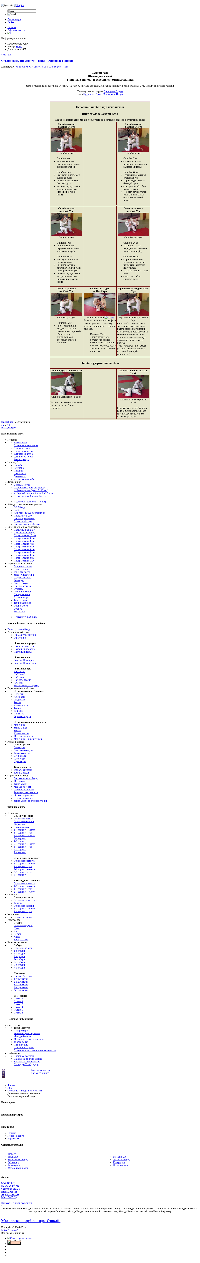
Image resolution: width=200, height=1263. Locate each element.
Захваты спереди (23, 770)
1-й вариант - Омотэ (24, 830)
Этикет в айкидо (23, 521)
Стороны (18, 588)
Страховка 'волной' (24, 789)
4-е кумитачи (21, 987)
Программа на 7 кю (24, 543)
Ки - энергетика (22, 586)
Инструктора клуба (24, 479)
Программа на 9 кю (24, 538)
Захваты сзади (21, 772)
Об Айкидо (20, 507)
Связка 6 (18, 1012)
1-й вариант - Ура (23, 832)
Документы (20, 476)
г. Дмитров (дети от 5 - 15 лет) (30, 501)
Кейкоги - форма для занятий (29, 513)
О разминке (20, 637)
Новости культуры (23, 451)
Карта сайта (14, 1138)
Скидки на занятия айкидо (28, 1058)
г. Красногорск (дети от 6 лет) (29, 496)
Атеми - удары (21, 597)
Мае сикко (19, 725)
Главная (12, 1133)
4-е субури (19, 959)
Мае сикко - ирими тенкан (28, 739)
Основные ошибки (24, 821)
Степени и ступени (24, 1047)
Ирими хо (19, 713)
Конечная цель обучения (27, 1033)
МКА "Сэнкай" (9, 1230)
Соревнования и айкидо (27, 524)
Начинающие (21, 1044)
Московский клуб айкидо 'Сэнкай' (30, 1221)
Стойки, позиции (23, 591)
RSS (10, 1087)
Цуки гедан (20, 761)
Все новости (20, 442)
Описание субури (23, 925)
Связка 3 (18, 1004)
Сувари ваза (39, 66)
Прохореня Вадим (113, 91)
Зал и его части (22, 572)
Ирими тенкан (21, 705)
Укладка (18, 903)
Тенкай (17, 708)
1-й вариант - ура (23, 866)
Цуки (17, 928)
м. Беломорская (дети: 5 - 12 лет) (31, 490)
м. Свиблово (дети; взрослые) (29, 487)
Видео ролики (15, 1165)
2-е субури (19, 953)
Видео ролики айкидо (19, 629)
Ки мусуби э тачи (23, 976)
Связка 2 (18, 1001)
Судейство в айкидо (24, 532)
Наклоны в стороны (24, 649)
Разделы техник (22, 577)
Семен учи (19, 747)
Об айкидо (13, 1162)
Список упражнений (25, 635)
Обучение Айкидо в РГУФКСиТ (25, 1090)
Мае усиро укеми (23, 786)
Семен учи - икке (23, 917)
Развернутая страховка (26, 792)
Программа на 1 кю (24, 560)
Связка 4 (18, 1007)
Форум (11, 1085)
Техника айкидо (22, 603)
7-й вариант (20, 852)
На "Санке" (20, 677)
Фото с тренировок (18, 1168)
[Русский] (19, 5)
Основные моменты (24, 818)
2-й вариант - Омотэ (24, 835)
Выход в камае (21, 827)
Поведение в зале (23, 515)
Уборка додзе (21, 1042)
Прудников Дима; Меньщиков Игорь (103, 94)
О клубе (18, 465)
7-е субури (19, 967)
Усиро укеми (20, 784)
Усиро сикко (20, 727)
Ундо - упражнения (24, 574)
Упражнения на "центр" (26, 685)
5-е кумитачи (21, 990)
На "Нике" (19, 674)
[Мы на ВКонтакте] (10, 33)
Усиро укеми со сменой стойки (30, 800)
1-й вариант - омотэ (24, 863)
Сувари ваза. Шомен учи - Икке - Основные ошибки (37, 60)
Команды (19, 580)
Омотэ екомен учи (23, 750)
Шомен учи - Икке (58, 66)
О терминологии (23, 566)
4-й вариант (20, 841)
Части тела (19, 611)
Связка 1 (18, 998)
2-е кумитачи (21, 981)
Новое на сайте (16, 1135)
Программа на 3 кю (24, 555)
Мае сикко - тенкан (24, 736)
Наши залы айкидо (18, 1159)
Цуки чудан (20, 758)
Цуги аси (19, 694)
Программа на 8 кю (24, 541)
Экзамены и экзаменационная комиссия (35, 1050)
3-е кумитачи (21, 984)
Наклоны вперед (23, 651)
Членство (19, 468)
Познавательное (22, 448)
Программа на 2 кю (24, 558)
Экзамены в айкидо (24, 529)
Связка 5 (18, 1009)
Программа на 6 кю (24, 546)
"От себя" (19, 682)
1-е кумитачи (21, 979)
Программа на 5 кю (24, 549)
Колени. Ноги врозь (24, 660)
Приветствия (21, 569)
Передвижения (22, 594)
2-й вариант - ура (23, 872)
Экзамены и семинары (26, 445)
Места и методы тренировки (29, 1039)
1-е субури (19, 950)
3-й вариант (20, 838)
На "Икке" (19, 671)
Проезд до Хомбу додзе (26, 1064)
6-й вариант (20, 849)
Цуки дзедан (20, 755)
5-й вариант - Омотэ (24, 844)
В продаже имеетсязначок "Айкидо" (41, 1071)
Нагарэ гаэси (21, 939)
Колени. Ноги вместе (25, 663)
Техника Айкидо (22, 66)
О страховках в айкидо (26, 778)
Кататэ (17, 934)
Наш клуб (13, 1156)
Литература (119, 1162)
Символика (20, 473)
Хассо (17, 936)
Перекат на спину (23, 798)
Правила (18, 470)
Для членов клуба (23, 453)
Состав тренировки (24, 518)
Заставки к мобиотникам (27, 1061)
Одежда (18, 608)
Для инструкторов (23, 456)
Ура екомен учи (22, 753)
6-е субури (19, 964)
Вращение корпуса (24, 646)
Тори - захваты (22, 600)
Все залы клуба (22, 484)
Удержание (19, 824)
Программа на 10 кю (25, 535)
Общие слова (21, 605)
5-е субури (19, 962)
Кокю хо (18, 710)
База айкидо (119, 1156)
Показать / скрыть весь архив (16, 1203)
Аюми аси (19, 696)
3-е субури (19, 956)
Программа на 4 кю (24, 552)
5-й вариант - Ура (23, 846)
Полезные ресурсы (24, 1056)
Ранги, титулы (21, 583)
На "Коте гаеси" (22, 680)
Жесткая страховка (24, 795)
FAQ (16, 510)
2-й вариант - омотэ (24, 869)
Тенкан (17, 702)
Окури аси (19, 699)
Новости (12, 1154)
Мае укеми (19, 781)
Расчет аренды (21, 459)
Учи (16, 931)
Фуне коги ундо (22, 716)
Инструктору (21, 1030)
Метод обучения (22, 1036)
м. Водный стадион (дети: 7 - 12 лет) (33, 493)
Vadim (19, 46)
